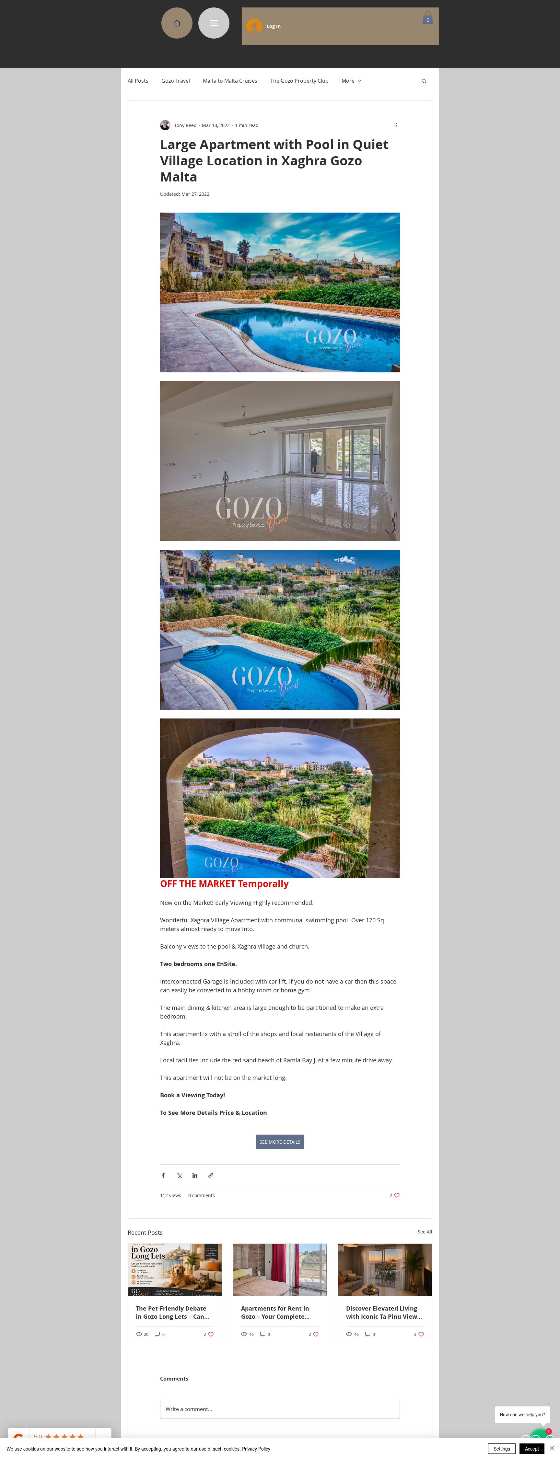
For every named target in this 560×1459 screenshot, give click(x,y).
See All (425, 1232)
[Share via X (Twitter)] (179, 1175)
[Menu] (213, 23)
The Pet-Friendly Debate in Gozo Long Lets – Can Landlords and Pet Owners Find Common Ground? (174, 1312)
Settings (502, 1448)
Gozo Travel (175, 80)
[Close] (552, 1448)
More (348, 80)
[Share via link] (211, 1175)
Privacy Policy (256, 1448)
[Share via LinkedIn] (195, 1175)
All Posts (138, 80)
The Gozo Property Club (299, 80)
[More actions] (396, 125)
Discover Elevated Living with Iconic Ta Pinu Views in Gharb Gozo (383, 1312)
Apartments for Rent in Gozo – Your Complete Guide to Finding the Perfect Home (275, 1312)
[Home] (176, 23)
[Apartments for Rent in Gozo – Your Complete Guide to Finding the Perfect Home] (280, 1270)
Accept (532, 1448)
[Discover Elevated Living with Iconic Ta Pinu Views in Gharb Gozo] (385, 1270)
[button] (427, 17)
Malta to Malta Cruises (230, 80)
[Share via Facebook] (163, 1175)
